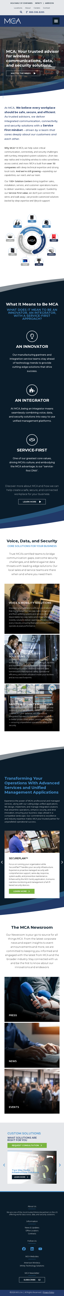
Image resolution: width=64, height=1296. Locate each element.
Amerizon (49, 3)
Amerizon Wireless (32, 1262)
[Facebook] (24, 1249)
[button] (2, 862)
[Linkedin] (32, 1249)
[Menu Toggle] (56, 21)
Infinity (38, 3)
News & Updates (32, 1227)
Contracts (32, 1233)
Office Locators (32, 1230)
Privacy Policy (48, 1292)
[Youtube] (40, 1249)
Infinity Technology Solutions (32, 1265)
